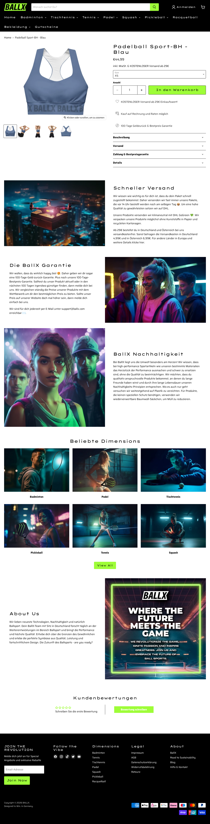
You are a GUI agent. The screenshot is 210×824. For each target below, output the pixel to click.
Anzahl (116, 82)
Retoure (135, 772)
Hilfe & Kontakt (179, 767)
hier (141, 242)
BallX (173, 753)
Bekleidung (16, 26)
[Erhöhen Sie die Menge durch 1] (141, 90)
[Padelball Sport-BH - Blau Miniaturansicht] (10, 131)
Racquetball (185, 17)
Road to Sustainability (183, 758)
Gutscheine (46, 26)
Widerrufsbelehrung (142, 767)
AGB (133, 758)
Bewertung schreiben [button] (134, 709)
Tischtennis (63, 17)
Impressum (137, 753)
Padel (109, 17)
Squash (130, 17)
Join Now (17, 780)
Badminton (32, 17)
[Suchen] (154, 7)
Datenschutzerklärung (144, 762)
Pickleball (155, 17)
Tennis (89, 17)
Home (10, 17)
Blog (172, 762)
